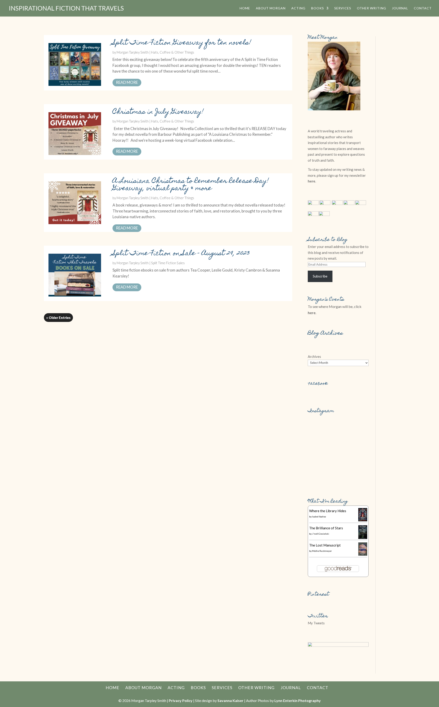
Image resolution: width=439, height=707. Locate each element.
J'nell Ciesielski (320, 533)
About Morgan (271, 8)
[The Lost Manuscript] (362, 554)
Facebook (318, 383)
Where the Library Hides (327, 511)
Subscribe (320, 276)
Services (342, 8)
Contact (423, 8)
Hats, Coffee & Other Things (172, 52)
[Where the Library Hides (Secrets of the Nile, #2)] (362, 520)
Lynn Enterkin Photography (297, 700)
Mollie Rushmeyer (322, 550)
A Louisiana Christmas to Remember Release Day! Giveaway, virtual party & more (190, 185)
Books (317, 8)
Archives (314, 356)
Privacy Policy (181, 700)
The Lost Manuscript (325, 545)
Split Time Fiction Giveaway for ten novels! (181, 43)
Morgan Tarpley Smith (133, 52)
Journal (400, 8)
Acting (298, 8)
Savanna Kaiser (230, 700)
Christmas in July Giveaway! (158, 112)
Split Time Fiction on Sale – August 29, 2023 (181, 254)
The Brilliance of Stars (326, 528)
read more (127, 82)
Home (245, 8)
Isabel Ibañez (319, 516)
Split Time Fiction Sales (168, 263)
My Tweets (316, 623)
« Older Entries (58, 317)
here (311, 181)
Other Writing (371, 8)
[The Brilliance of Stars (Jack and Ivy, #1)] (362, 538)
